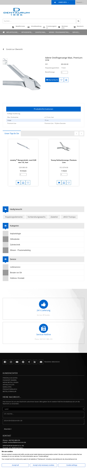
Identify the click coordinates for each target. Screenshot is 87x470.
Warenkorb (80, 26)
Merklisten (7, 387)
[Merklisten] (61, 80)
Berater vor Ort (16, 273)
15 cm (46, 120)
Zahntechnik (40, 32)
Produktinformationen (43, 109)
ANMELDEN (62, 2)
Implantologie (11, 32)
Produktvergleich (10, 389)
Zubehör (54, 217)
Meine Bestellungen (10, 382)
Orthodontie (26, 32)
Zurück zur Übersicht (14, 49)
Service (75, 32)
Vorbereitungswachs (36, 217)
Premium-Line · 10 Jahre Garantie (55, 123)
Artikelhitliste (8, 385)
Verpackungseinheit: (52, 68)
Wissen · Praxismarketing (58, 32)
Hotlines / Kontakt (17, 278)
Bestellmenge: (50, 72)
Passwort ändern (10, 380)
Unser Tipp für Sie (12, 133)
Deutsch (79, 2)
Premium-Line (11, 123)
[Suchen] (78, 21)
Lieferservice (15, 267)
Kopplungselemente (14, 217)
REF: (46, 64)
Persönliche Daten (10, 378)
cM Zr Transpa (69, 217)
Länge (9, 120)
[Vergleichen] (66, 80)
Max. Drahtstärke (12, 117)
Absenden (7, 429)
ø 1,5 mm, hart (49, 117)
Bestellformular (9, 391)
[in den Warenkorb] (18, 182)
